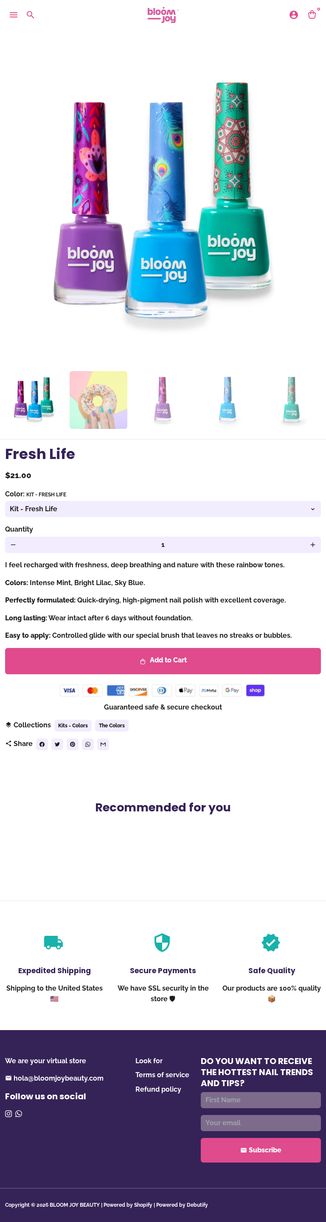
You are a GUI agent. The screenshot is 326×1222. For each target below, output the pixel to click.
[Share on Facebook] (42, 744)
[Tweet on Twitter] (57, 744)
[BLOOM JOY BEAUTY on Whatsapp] (18, 1114)
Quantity (19, 529)
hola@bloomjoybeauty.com (54, 1078)
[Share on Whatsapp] (88, 744)
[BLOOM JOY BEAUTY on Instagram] (8, 1114)
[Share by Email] (103, 744)
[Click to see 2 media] (98, 400)
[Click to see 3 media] (163, 400)
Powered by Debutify (182, 1205)
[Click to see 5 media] (292, 400)
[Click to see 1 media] (34, 400)
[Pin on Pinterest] (73, 744)
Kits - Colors (73, 726)
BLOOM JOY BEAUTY (75, 1205)
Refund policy (158, 1089)
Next (309, 206)
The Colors (112, 726)
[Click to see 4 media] (227, 400)
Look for (149, 1061)
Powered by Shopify (128, 1205)
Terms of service (162, 1075)
